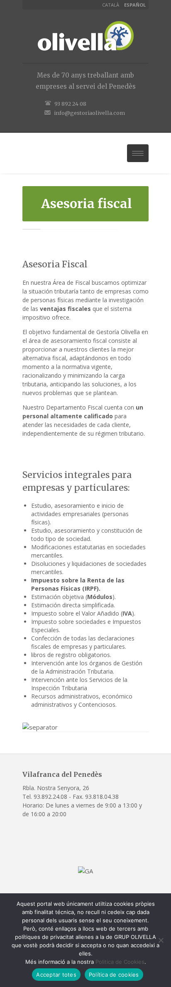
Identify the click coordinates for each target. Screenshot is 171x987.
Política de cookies (114, 974)
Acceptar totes (56, 974)
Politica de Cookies (119, 961)
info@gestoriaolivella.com (89, 112)
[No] (160, 940)
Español (135, 5)
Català (110, 5)
